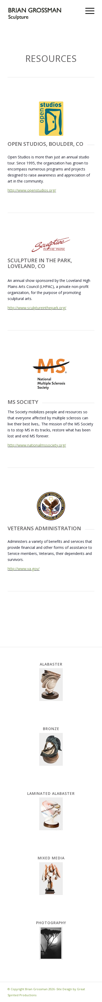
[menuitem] (87, 10)
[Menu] (87, 10)
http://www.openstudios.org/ (32, 190)
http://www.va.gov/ (23, 568)
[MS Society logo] (51, 374)
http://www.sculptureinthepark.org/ (37, 307)
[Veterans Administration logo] (51, 506)
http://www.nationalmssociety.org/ (37, 445)
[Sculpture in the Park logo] (51, 244)
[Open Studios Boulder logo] (51, 118)
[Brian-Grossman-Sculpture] (42, 10)
